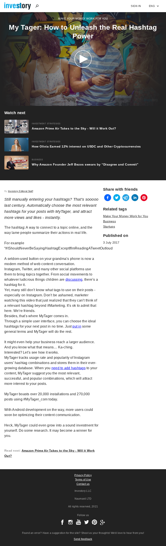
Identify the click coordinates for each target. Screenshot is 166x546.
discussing (74, 279)
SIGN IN (136, 6)
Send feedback (83, 539)
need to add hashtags (68, 368)
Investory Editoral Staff (20, 191)
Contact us (83, 483)
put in (76, 326)
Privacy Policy (83, 475)
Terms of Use (83, 479)
